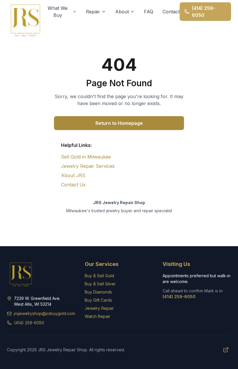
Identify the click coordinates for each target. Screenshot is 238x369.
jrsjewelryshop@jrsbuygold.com (44, 313)
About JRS (73, 175)
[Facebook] (226, 350)
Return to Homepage (119, 123)
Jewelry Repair (99, 308)
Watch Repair (97, 316)
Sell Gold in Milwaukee (86, 157)
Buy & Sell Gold (99, 275)
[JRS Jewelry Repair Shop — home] (25, 19)
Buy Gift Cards (98, 300)
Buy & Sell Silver (100, 283)
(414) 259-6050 (29, 322)
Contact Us (73, 185)
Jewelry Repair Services (88, 166)
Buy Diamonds (98, 291)
